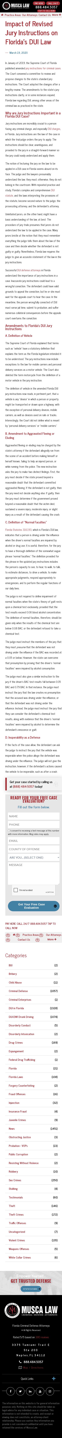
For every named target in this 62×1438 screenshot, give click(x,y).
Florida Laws (16, 1077)
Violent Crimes (17, 1240)
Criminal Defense (18, 991)
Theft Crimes (16, 1214)
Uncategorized (17, 1231)
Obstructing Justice (20, 1137)
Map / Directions (33, 1367)
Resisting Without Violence (23, 1163)
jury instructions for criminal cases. (43, 68)
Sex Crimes (15, 1180)
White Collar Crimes (20, 1257)
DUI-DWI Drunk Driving (21, 1017)
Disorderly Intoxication (21, 1034)
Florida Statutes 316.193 (18, 529)
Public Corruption (18, 1154)
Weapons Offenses (19, 1249)
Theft (12, 1206)
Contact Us (44, 15)
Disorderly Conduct (20, 1025)
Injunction (14, 1102)
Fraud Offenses (17, 1094)
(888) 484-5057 (23, 786)
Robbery (13, 1171)
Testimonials (16, 1197)
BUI (10, 965)
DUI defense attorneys (29, 270)
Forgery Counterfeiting (21, 1085)
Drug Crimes (16, 1042)
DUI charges (54, 129)
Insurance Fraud (18, 1111)
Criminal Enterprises (20, 999)
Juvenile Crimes (17, 1120)
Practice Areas (13, 15)
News (12, 1128)
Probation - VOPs (18, 1146)
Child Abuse (15, 982)
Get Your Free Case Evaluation (31, 906)
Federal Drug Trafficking (22, 1059)
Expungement (16, 1051)
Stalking (13, 1188)
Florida (13, 1068)
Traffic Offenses (17, 1223)
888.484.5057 (46, 7)
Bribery (13, 974)
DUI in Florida (16, 1008)
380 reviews (42, 1337)
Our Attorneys (29, 15)
